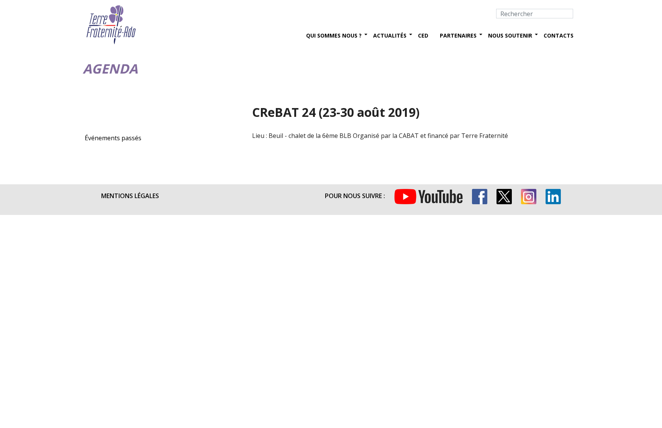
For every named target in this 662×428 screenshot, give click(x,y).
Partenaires (458, 35)
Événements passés (113, 138)
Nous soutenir (510, 35)
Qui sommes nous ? (334, 35)
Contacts (559, 35)
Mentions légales (130, 196)
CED (423, 35)
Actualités (389, 35)
